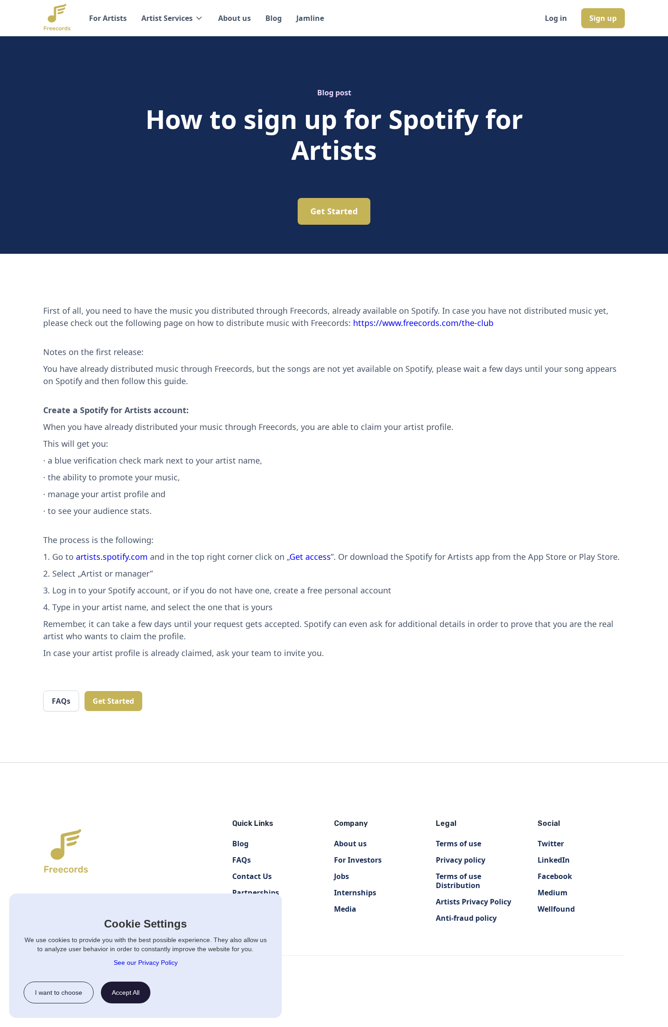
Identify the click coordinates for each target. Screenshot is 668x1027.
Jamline (310, 18)
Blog (273, 18)
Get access (310, 556)
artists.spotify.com (112, 556)
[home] (57, 18)
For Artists (108, 18)
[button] (172, 18)
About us (234, 18)
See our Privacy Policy (146, 962)
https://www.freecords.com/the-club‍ (423, 322)
